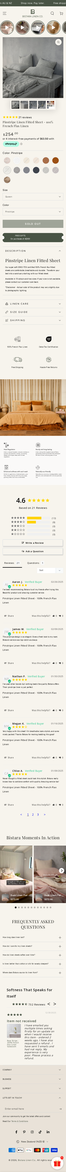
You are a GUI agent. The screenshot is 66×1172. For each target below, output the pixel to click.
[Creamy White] (16, 160)
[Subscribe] (61, 1109)
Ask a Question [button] (34, 551)
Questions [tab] (33, 562)
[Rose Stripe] (16, 170)
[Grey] (26, 170)
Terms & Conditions (19, 1122)
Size (5, 190)
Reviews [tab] (9, 562)
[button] (52, 13)
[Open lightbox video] (7, 27)
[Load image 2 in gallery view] (24, 105)
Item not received (21, 1021)
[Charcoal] (36, 170)
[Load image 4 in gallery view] (42, 105)
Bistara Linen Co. (27, 1160)
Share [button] (10, 615)
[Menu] (4, 13)
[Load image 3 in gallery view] (33, 105)
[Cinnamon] (55, 160)
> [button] (45, 814)
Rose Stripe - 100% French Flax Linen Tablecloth (13, 1044)
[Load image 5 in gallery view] (51, 105)
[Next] (61, 870)
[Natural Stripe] (7, 180)
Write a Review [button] (35, 542)
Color (6, 205)
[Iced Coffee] (45, 160)
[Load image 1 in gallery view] (15, 105)
